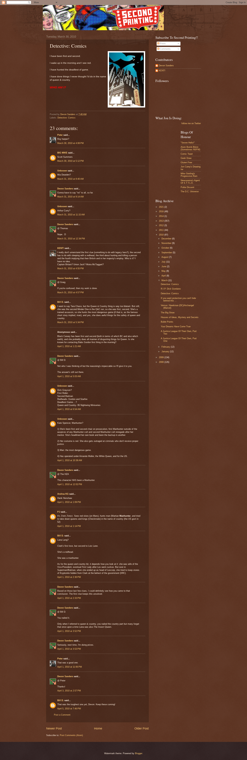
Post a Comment (62, 715)
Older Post (141, 728)
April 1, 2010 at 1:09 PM (69, 502)
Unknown (62, 170)
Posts (162, 43)
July (163, 261)
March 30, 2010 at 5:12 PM (70, 161)
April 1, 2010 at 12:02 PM (69, 484)
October (165, 248)
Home (98, 728)
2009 (161, 357)
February (166, 347)
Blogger (138, 753)
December (166, 238)
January (165, 351)
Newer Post (54, 728)
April (164, 275)
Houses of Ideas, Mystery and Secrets (179, 317)
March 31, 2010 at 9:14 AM (70, 196)
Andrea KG (63, 494)
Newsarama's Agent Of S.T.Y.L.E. (190, 181)
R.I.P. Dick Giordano (171, 288)
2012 (161, 225)
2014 (161, 216)
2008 (161, 362)
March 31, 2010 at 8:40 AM (70, 179)
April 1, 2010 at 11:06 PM (69, 667)
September (167, 252)
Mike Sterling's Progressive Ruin (189, 174)
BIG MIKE (62, 152)
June (164, 266)
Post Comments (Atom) (71, 735)
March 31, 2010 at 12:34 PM (71, 238)
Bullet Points (167, 322)
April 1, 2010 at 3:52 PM (69, 631)
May (163, 271)
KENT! (60, 248)
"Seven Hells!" (188, 142)
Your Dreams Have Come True (176, 326)
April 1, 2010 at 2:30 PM (69, 577)
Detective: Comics (66, 117)
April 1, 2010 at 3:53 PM (69, 649)
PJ (58, 512)
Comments (165, 49)
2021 (161, 207)
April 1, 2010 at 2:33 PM (69, 598)
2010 (161, 234)
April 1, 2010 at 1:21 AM (69, 346)
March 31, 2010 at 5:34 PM (70, 322)
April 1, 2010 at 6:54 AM (69, 409)
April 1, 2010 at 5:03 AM (69, 376)
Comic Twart (187, 154)
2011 (161, 230)
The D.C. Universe (190, 191)
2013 (161, 221)
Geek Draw (186, 158)
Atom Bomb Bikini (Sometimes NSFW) (190, 148)
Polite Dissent (187, 187)
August (165, 257)
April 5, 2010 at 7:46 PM (69, 708)
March (164, 280)
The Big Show (167, 312)
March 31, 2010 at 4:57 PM (70, 292)
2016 (161, 211)
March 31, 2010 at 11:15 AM (71, 214)
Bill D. (60, 302)
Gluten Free (186, 162)
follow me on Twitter (191, 123)
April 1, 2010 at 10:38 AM (69, 460)
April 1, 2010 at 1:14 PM (69, 526)
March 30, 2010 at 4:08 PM (70, 143)
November (166, 243)
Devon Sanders (65, 188)
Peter (60, 135)
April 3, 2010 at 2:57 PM (69, 690)
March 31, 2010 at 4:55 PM (70, 268)
